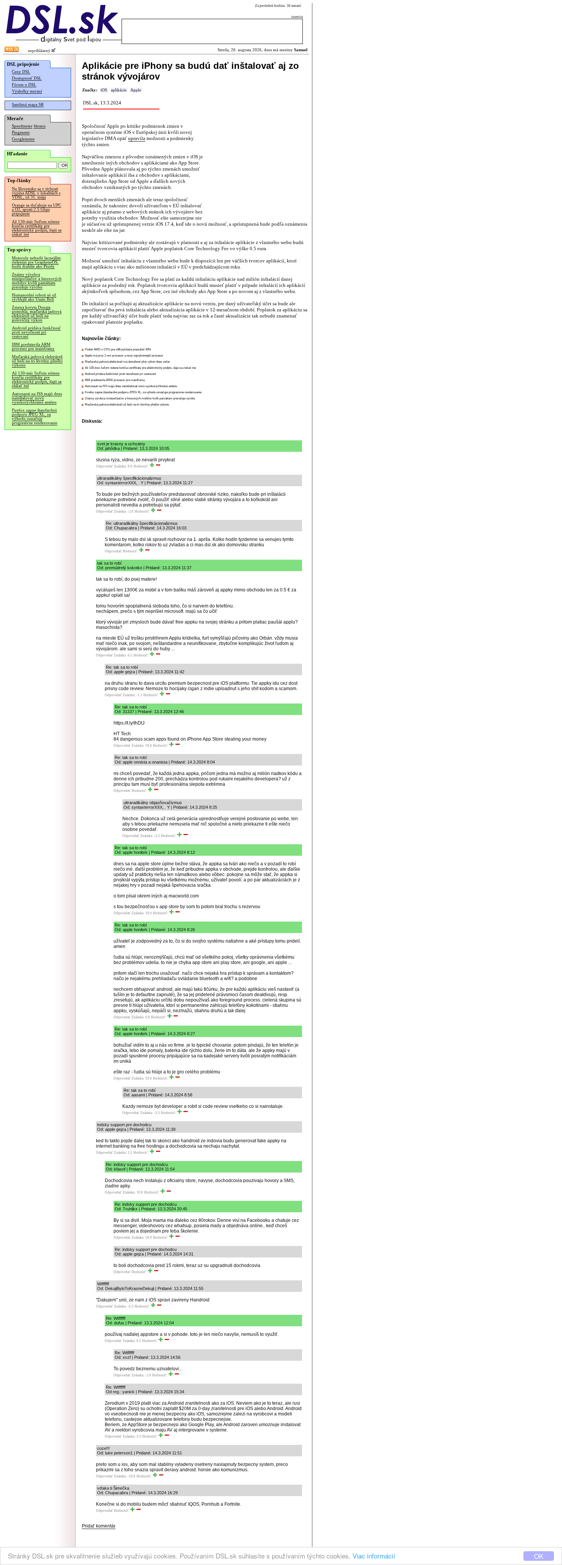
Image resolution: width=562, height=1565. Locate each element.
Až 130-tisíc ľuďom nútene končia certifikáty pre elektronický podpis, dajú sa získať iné (37, 228)
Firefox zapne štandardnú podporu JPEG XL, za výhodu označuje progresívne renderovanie (34, 416)
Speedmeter (22, 126)
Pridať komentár (98, 1526)
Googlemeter (23, 139)
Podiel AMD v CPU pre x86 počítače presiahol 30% (118, 349)
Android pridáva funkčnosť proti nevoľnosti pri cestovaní (36, 332)
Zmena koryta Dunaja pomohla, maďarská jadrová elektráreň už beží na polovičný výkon (37, 313)
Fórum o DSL (24, 85)
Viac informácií (373, 1555)
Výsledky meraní (27, 91)
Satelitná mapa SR (28, 105)
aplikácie (119, 90)
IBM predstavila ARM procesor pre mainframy (33, 346)
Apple (135, 90)
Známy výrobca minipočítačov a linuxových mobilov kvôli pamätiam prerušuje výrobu (37, 280)
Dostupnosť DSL (27, 78)
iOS (104, 90)
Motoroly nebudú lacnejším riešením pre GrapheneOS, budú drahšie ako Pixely (36, 262)
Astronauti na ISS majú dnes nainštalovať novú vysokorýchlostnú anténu (37, 398)
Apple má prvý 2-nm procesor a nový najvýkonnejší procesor (124, 355)
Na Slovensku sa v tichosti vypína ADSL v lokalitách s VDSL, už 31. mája (36, 193)
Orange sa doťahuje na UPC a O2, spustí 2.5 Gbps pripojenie (36, 209)
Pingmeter (21, 132)
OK (538, 1556)
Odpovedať (104, 466)
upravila (136, 138)
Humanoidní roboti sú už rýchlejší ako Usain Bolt (34, 297)
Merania (39, 126)
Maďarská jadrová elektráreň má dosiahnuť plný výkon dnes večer (127, 361)
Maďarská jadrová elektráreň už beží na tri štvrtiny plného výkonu (37, 361)
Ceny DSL (21, 72)
